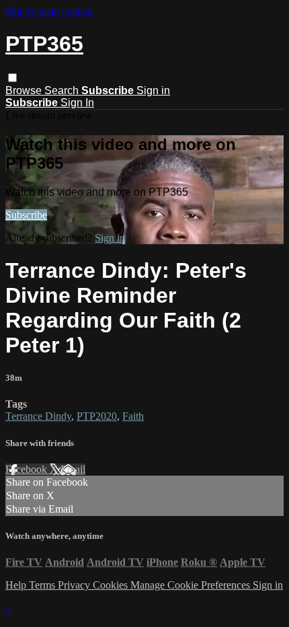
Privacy (75, 585)
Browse (24, 90)
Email (72, 469)
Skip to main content (49, 11)
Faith (133, 416)
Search (62, 90)
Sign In (77, 102)
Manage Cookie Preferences (191, 585)
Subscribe (26, 215)
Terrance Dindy (38, 416)
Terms (43, 585)
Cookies (111, 585)
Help (17, 585)
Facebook (27, 469)
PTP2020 (97, 416)
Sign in (153, 90)
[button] (12, 77)
